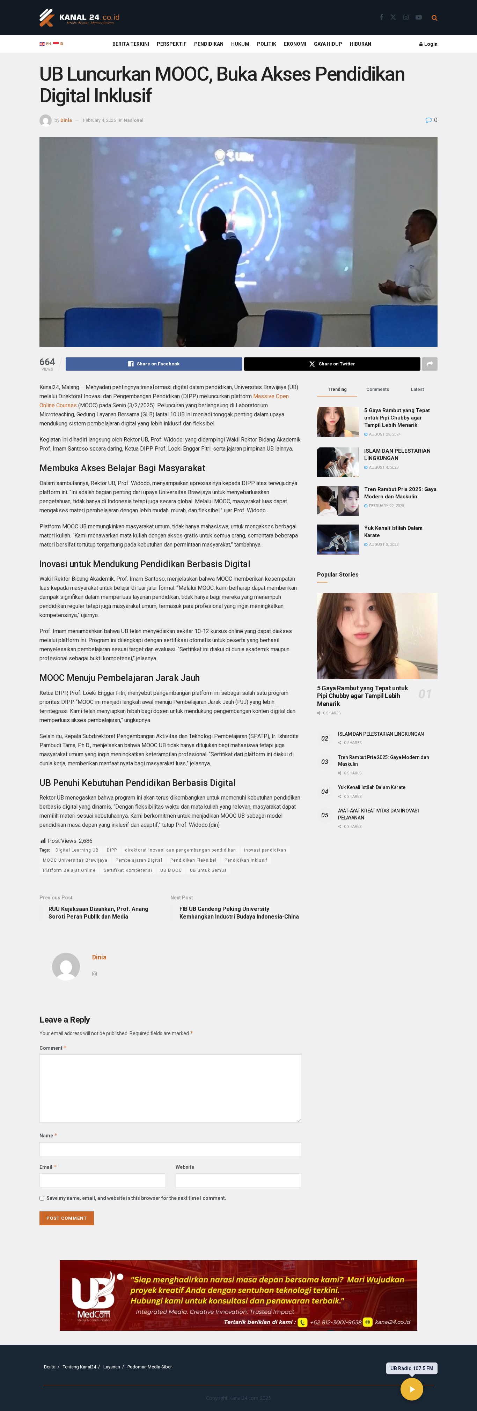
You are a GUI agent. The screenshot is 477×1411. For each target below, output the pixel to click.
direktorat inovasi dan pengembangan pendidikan (180, 850)
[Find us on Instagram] (406, 18)
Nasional (134, 120)
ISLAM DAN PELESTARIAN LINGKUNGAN (381, 734)
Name (48, 1135)
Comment (53, 1048)
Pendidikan (208, 44)
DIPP (112, 850)
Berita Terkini (130, 44)
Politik (266, 44)
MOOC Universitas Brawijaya (75, 860)
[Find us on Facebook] (381, 18)
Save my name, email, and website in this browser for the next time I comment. (136, 1198)
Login (430, 44)
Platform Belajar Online (69, 870)
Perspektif (171, 44)
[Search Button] (435, 18)
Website (185, 1167)
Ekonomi (295, 44)
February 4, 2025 (99, 120)
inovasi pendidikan (265, 850)
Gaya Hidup (328, 44)
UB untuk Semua (208, 870)
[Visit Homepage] (79, 17)
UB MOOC (171, 870)
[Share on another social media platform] (430, 364)
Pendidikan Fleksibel (193, 860)
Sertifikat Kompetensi (128, 870)
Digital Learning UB (77, 850)
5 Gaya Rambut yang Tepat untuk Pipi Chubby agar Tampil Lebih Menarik (397, 417)
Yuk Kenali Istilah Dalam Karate (371, 787)
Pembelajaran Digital (139, 860)
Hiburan (360, 44)
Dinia (66, 120)
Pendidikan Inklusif (246, 860)
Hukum (240, 44)
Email (48, 1167)
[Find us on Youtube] (419, 18)
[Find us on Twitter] (393, 17)
